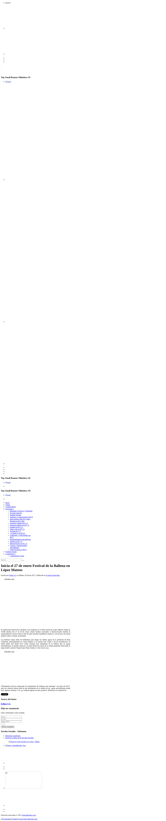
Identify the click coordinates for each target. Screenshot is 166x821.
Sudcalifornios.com (29, 815)
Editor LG (12, 575)
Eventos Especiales (53, 575)
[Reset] (23, 560)
